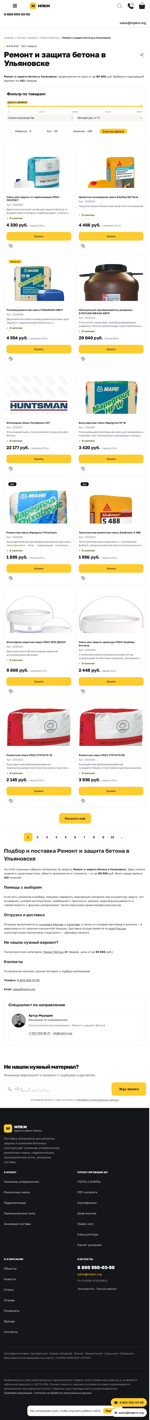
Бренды (9, 1321)
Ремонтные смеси (17, 1192)
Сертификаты (87, 1202)
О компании (13, 1259)
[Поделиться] (142, 55)
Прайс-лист (85, 1224)
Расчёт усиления (89, 1245)
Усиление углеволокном (21, 1181)
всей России (117, 928)
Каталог (10, 1172)
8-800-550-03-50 (17, 14)
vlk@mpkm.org (62, 1033)
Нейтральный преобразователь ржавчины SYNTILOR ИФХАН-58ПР (105, 311)
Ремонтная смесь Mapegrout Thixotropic (31, 532)
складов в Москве (51, 924)
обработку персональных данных (98, 1099)
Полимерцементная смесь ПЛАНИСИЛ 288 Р (34, 309)
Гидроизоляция (15, 1202)
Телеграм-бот (86, 1288)
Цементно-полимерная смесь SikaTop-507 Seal (108, 197)
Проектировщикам (92, 1172)
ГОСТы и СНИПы (89, 1181)
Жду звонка (129, 1089)
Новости (10, 1279)
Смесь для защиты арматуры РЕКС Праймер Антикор (107, 643)
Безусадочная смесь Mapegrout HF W (102, 422)
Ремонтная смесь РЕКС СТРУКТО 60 (102, 755)
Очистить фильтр (113, 131)
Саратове (73, 924)
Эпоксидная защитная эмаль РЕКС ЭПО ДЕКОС (36, 642)
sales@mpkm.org (133, 23)
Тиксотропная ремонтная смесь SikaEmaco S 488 (109, 532)
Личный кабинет (106, 1288)
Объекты (10, 1268)
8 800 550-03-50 (96, 1267)
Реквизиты (12, 1310)
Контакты (11, 1331)
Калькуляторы (87, 1234)
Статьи (8, 1289)
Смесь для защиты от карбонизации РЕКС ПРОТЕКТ (32, 198)
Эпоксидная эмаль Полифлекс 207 (28, 422)
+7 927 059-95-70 (39, 1033)
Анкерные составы (17, 1224)
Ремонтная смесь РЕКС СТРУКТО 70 (29, 755)
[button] (16, 6)
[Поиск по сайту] (116, 6)
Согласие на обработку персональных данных (63, 1392)
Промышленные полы (19, 1213)
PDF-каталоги (87, 1192)
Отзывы (9, 1300)
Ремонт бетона (53, 952)
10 (112, 837)
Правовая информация (18, 1392)
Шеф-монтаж (86, 1213)
